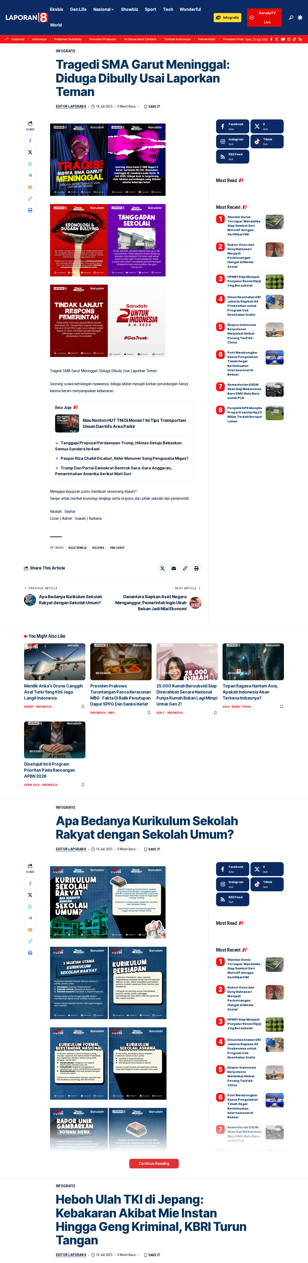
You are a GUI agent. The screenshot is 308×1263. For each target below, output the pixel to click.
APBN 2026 (31, 785)
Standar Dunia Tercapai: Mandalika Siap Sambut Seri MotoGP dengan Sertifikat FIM (243, 225)
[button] (291, 17)
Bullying (98, 547)
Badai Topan (241, 706)
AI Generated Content (140, 39)
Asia (226, 706)
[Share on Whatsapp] (30, 164)
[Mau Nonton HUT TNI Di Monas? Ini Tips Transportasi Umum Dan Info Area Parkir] (67, 423)
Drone (28, 706)
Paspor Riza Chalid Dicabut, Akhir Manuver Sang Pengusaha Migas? (124, 458)
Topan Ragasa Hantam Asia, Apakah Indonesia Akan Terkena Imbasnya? (250, 692)
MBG (111, 712)
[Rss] (300, 39)
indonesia (39, 39)
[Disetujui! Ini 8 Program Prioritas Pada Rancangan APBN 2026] (54, 739)
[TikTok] (294, 39)
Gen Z (160, 712)
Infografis (65, 51)
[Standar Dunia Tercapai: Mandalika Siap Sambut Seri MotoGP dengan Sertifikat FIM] (275, 222)
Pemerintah (206, 39)
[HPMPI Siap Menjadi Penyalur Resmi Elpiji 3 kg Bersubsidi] (275, 282)
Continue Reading (154, 1163)
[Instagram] (289, 39)
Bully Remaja (78, 547)
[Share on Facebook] (30, 140)
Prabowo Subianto (68, 39)
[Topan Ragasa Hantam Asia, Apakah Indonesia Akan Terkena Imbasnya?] (253, 661)
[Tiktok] (267, 142)
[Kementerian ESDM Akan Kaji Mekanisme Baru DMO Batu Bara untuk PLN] (275, 389)
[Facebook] (271, 39)
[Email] (30, 187)
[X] (277, 39)
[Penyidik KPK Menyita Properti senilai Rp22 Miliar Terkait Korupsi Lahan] (275, 413)
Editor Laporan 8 (71, 106)
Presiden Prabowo (102, 39)
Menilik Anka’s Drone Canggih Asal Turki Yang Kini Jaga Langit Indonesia (53, 692)
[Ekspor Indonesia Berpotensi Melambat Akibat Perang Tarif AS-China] (275, 330)
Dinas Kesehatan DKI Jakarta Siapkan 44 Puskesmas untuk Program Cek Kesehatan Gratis (244, 305)
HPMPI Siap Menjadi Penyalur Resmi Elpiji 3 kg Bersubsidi (244, 281)
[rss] (232, 157)
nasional (18, 39)
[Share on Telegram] (30, 175)
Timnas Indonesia (177, 39)
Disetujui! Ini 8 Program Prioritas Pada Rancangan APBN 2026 (49, 770)
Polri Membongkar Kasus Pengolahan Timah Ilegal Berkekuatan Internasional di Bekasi (242, 1106)
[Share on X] (30, 152)
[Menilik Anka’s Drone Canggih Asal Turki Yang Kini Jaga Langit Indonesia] (54, 661)
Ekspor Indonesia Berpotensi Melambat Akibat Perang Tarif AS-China (241, 333)
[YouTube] (283, 39)
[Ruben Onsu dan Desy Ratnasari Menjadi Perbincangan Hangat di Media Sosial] (275, 249)
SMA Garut (117, 547)
